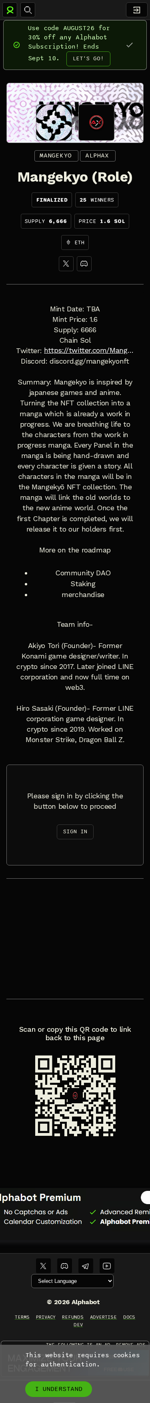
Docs (129, 1317)
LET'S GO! (88, 58)
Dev (78, 1324)
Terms (22, 1317)
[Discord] (84, 263)
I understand (58, 1389)
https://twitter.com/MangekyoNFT (89, 350)
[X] (66, 263)
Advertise (103, 1317)
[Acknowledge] (129, 44)
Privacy (46, 1317)
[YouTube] (107, 1265)
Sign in (75, 831)
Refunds (73, 1317)
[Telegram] (85, 1265)
